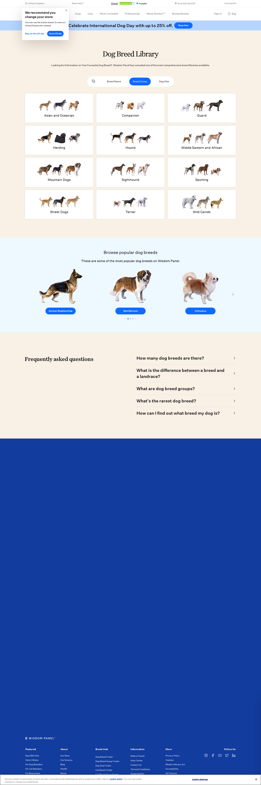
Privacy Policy (173, 755)
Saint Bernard (130, 311)
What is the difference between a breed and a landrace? (180, 373)
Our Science (66, 760)
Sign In (218, 13)
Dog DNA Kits (32, 755)
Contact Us (135, 765)
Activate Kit (230, 3)
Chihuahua (200, 311)
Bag (234, 13)
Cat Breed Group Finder (107, 774)
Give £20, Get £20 (186, 3)
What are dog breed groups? (166, 388)
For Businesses (32, 773)
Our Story (65, 755)
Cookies (170, 760)
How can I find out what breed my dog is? (178, 413)
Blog (62, 764)
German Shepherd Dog (60, 311)
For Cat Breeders (33, 768)
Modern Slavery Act (175, 764)
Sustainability (137, 773)
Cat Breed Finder (103, 770)
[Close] (256, 779)
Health (63, 768)
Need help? (77, 3)
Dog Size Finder (103, 765)
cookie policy (116, 779)
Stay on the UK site (34, 33)
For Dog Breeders (33, 764)
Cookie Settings (200, 779)
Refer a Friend (137, 756)
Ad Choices (171, 773)
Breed (63, 773)
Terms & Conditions (140, 769)
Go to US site (55, 33)
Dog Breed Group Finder (107, 761)
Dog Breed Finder (104, 757)
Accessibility (172, 768)
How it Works (31, 760)
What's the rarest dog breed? (166, 400)
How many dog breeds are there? (170, 358)
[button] (128, 318)
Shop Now (183, 25)
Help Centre (136, 760)
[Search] (93, 81)
